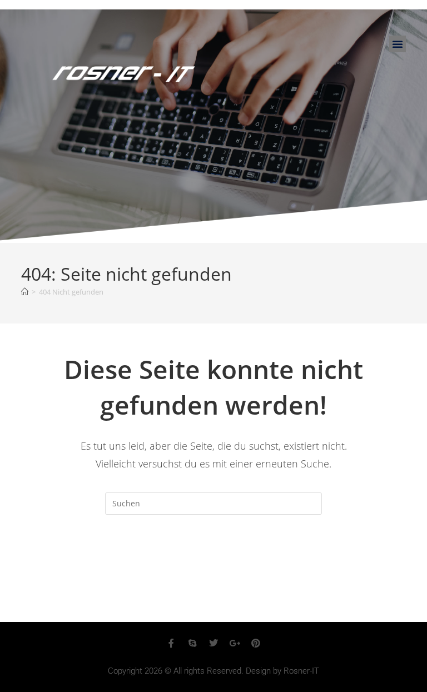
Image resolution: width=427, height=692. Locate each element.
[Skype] (192, 643)
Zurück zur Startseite (213, 560)
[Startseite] (24, 292)
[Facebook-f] (171, 643)
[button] (397, 44)
